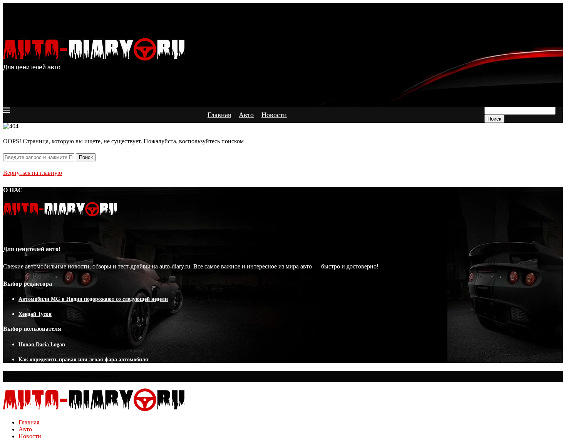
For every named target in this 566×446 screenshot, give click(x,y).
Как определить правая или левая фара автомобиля (83, 359)
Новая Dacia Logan (41, 344)
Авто (246, 115)
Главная (219, 115)
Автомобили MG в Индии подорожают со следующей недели (93, 299)
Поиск (494, 119)
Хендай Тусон (35, 314)
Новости (274, 115)
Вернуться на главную (32, 172)
